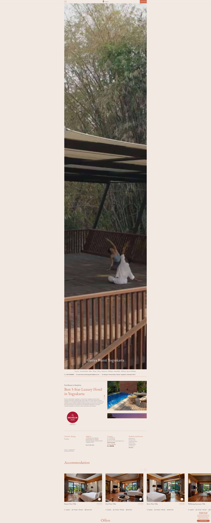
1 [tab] (104, 395)
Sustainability (117, 371)
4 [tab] (104, 399)
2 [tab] (104, 396)
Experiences (104, 371)
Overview (77, 371)
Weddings (110, 371)
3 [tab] (104, 397)
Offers (90, 371)
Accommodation (84, 371)
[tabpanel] (127, 397)
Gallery (99, 371)
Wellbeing (123, 371)
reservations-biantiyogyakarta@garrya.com (88, 374)
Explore (99, 503)
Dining (94, 371)
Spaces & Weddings (131, 371)
